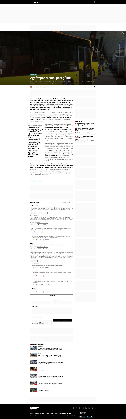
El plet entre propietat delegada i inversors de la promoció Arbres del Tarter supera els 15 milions (50, 356)
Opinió (42, 413)
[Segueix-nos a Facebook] (73, 408)
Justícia (40, 353)
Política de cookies (65, 415)
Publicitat (42, 415)
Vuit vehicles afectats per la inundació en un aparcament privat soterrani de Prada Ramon (85, 133)
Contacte (37, 415)
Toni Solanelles (36, 86)
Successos (40, 346)
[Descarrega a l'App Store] (82, 417)
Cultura (40, 374)
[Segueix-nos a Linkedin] (86, 408)
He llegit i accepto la (46, 317)
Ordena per (64, 202)
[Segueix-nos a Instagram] (83, 408)
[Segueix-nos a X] (76, 408)
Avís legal (73, 415)
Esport (39, 360)
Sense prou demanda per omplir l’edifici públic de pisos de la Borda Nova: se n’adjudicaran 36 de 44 (84, 124)
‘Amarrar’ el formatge (43, 390)
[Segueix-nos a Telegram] (92, 408)
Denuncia (45, 212)
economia (40, 181)
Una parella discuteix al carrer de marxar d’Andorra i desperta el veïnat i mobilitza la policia (84, 129)
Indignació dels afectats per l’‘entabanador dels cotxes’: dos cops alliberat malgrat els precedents (50, 349)
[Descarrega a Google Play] (90, 417)
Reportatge (33, 74)
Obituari (69, 413)
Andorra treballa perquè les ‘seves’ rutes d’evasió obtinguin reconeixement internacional (50, 377)
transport (33, 181)
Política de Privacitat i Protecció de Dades (50, 317)
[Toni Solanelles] (31, 87)
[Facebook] (86, 87)
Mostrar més (52, 295)
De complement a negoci (44, 369)
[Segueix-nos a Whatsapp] (89, 408)
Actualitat (36, 413)
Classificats (62, 413)
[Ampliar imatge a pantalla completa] (123, 33)
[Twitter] (89, 87)
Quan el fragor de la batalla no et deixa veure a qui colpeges (84, 137)
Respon (39, 212)
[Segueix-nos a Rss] (95, 408)
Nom (33, 300)
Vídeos (56, 413)
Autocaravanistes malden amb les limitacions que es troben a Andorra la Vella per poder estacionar (85, 141)
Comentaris (53, 86)
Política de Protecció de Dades (53, 415)
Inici (31, 413)
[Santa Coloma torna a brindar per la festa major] (33, 383)
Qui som (32, 415)
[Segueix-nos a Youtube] (79, 408)
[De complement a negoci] (33, 369)
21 (32, 248)
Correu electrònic (57, 300)
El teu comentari (35, 306)
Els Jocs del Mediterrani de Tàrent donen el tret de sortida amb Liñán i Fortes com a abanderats (51, 363)
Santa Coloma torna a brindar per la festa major (50, 383)
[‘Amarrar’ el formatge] (33, 390)
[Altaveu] (34, 2)
